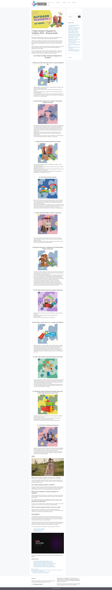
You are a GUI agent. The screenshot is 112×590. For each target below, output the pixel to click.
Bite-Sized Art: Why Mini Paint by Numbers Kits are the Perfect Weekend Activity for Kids (74, 28)
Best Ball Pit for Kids (37, 531)
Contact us (70, 57)
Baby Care (58, 2)
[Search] (79, 17)
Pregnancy (64, 2)
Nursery (69, 2)
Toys (53, 2)
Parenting (49, 2)
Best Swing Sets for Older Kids (39, 528)
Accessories (74, 2)
